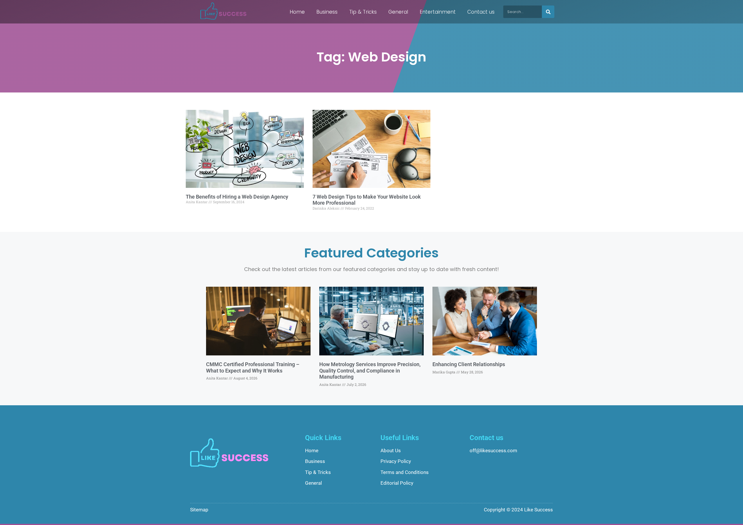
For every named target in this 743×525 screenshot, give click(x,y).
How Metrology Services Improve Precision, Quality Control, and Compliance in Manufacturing (370, 370)
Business (327, 11)
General (398, 11)
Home (297, 11)
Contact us (481, 11)
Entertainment (438, 11)
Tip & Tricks (363, 11)
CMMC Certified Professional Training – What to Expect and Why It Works (252, 367)
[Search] (548, 12)
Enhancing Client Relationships (468, 364)
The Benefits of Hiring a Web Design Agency (237, 197)
